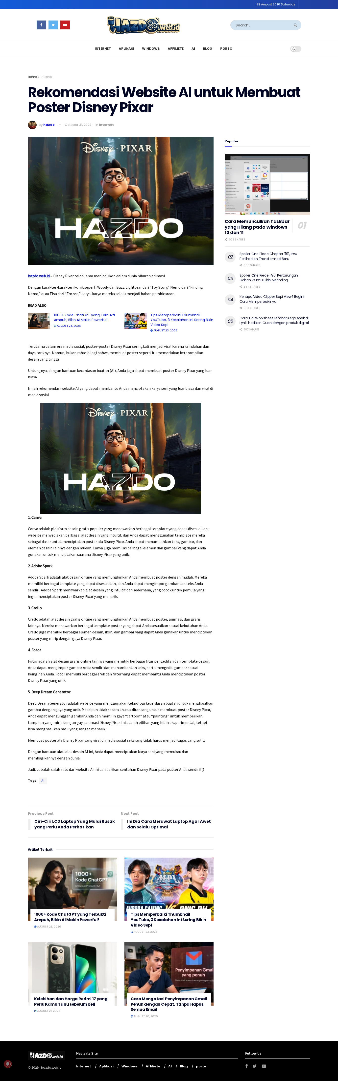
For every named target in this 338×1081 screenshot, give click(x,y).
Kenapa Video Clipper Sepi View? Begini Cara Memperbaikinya (272, 299)
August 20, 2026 (145, 1016)
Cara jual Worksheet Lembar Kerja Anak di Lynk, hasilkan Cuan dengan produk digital (274, 320)
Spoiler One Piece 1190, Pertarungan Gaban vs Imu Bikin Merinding (269, 278)
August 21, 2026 (48, 1011)
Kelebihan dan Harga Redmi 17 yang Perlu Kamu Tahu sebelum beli (70, 1001)
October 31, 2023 (78, 124)
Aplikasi (126, 48)
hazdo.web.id (39, 275)
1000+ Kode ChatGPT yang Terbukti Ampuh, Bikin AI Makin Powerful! (84, 318)
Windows (151, 48)
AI (193, 48)
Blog (207, 48)
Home (32, 77)
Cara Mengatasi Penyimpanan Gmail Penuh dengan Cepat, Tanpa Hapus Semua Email (169, 1004)
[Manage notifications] (8, 1064)
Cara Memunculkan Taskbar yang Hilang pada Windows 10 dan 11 (257, 227)
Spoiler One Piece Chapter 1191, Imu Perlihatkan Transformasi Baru (268, 256)
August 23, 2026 (68, 326)
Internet (103, 48)
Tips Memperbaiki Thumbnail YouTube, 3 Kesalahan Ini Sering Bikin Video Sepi (181, 320)
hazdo (49, 124)
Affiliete (176, 48)
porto (226, 48)
